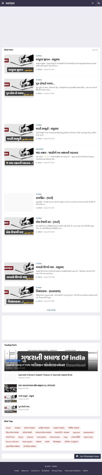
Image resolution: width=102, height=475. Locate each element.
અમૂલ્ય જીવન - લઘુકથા (48, 59)
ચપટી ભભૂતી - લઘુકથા (47, 128)
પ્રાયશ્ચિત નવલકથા (44, 428)
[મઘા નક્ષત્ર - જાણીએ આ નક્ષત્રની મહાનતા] (19, 157)
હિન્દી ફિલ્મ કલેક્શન (30, 446)
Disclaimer (45, 470)
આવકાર (10, 3)
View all (95, 50)
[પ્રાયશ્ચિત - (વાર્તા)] (19, 202)
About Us (25, 470)
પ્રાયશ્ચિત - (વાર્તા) (44, 198)
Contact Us (35, 470)
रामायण (47, 441)
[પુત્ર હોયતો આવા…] (19, 88)
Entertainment (88, 432)
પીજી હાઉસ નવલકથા (12, 432)
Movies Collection (12, 441)
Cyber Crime (88, 437)
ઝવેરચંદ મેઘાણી (27, 432)
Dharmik (30, 437)
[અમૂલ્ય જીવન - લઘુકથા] (19, 64)
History (20, 437)
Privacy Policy (57, 470)
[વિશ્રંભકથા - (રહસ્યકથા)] (19, 295)
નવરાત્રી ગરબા (10, 437)
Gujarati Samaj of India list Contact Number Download (35, 364)
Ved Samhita (41, 437)
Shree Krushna (55, 437)
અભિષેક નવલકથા (73, 428)
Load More (51, 310)
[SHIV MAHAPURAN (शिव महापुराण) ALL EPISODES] (10, 388)
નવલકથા (17, 428)
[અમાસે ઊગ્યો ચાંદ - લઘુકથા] (19, 271)
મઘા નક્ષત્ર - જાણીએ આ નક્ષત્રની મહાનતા (57, 153)
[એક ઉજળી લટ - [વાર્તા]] (19, 226)
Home (16, 470)
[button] (3, 3)
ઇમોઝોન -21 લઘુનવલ (71, 441)
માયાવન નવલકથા (29, 428)
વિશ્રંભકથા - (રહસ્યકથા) (48, 291)
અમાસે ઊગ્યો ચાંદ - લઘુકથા (50, 267)
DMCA (85, 470)
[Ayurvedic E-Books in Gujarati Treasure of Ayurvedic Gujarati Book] (10, 378)
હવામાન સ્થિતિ (75, 437)
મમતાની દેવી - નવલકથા (62, 432)
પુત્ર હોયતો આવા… (45, 83)
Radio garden (27, 441)
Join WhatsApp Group (89, 456)
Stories (8, 428)
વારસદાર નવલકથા (58, 428)
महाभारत (38, 441)
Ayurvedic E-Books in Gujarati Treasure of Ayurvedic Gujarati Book (45, 375)
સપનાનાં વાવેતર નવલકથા (43, 432)
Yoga (65, 437)
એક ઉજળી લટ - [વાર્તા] (48, 222)
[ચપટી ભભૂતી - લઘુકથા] (19, 133)
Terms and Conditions (72, 470)
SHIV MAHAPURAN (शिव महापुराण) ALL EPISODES (36, 385)
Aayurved (76, 432)
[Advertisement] (51, 27)
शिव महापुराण (57, 441)
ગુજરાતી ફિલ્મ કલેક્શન (13, 446)
